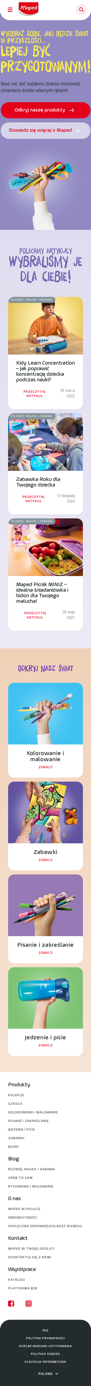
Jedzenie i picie (21, 1130)
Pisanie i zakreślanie (28, 1121)
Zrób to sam (20, 1178)
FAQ (45, 1330)
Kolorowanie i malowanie (33, 1112)
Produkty (19, 1085)
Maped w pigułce (24, 1209)
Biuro (13, 1147)
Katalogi (16, 1280)
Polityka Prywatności (45, 1338)
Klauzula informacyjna (45, 1361)
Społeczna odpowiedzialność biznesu (45, 1226)
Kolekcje (16, 1095)
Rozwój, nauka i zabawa (31, 1169)
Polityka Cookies (45, 1354)
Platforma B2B (22, 1288)
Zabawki (16, 1138)
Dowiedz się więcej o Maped (41, 130)
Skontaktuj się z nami (29, 1257)
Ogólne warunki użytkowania (45, 1346)
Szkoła (15, 1104)
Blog (13, 1159)
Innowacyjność (22, 1218)
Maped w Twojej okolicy (31, 1249)
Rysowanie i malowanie (31, 1187)
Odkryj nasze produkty (40, 110)
